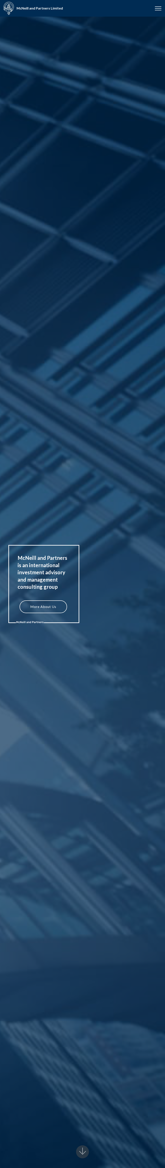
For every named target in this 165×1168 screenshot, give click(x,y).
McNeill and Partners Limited (40, 8)
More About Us (43, 606)
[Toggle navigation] (158, 8)
